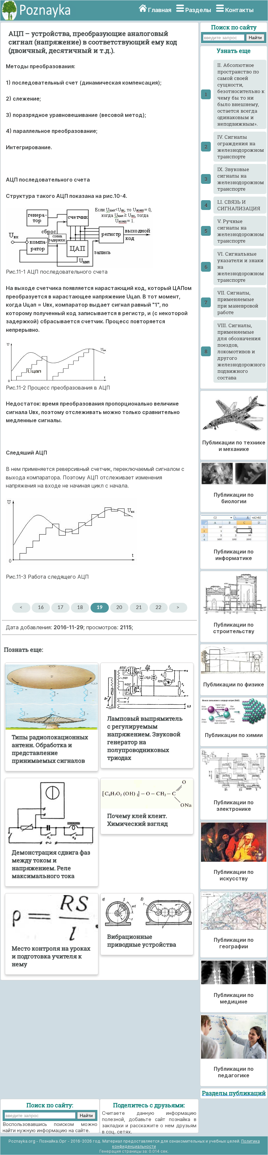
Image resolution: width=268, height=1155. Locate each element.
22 (158, 607)
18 (80, 607)
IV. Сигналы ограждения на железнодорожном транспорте (240, 147)
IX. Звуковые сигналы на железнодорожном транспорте (240, 179)
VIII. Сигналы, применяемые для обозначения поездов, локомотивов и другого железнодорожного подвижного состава (241, 351)
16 (41, 607)
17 (60, 607)
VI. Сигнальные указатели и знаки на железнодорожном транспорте (240, 266)
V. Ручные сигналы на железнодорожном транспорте (240, 231)
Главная (159, 10)
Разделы (198, 10)
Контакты (239, 10)
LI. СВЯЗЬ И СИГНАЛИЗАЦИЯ (238, 205)
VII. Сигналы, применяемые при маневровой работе (237, 302)
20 (119, 607)
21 (139, 607)
